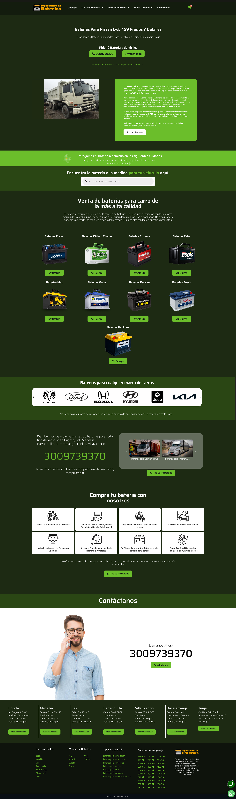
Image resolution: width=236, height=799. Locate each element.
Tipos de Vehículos (117, 7)
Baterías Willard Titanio (97, 236)
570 (141, 760)
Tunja (38, 776)
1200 (161, 770)
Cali (37, 763)
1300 (161, 777)
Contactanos (163, 7)
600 (141, 763)
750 (151, 756)
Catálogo (72, 7)
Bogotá (38, 756)
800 (151, 763)
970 (151, 787)
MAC (71, 756)
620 (141, 766)
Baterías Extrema (139, 236)
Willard (72, 759)
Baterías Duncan (139, 282)
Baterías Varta (97, 282)
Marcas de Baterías (91, 7)
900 (151, 780)
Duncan (72, 763)
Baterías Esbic (182, 236)
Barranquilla (41, 766)
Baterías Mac (54, 282)
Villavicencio (41, 773)
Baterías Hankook (118, 327)
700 (141, 784)
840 (151, 770)
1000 (161, 756)
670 (141, 777)
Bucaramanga (41, 769)
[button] (34, 397)
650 (141, 770)
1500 (161, 784)
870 (151, 777)
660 (141, 773)
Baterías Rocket (54, 236)
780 (151, 760)
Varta (86, 755)
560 (141, 756)
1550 (161, 787)
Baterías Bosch (181, 282)
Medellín (39, 759)
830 (151, 766)
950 (151, 784)
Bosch (71, 766)
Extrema (87, 759)
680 (141, 780)
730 (141, 787)
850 (151, 773)
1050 (161, 760)
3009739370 (75, 456)
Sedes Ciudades (142, 7)
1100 (160, 763)
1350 (161, 780)
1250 (161, 773)
